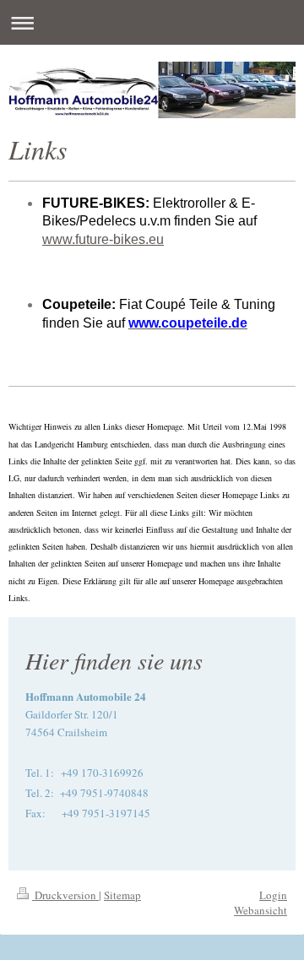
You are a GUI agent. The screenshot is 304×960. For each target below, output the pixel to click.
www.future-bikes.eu (103, 239)
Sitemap (122, 895)
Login (273, 895)
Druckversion (65, 895)
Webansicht (260, 910)
